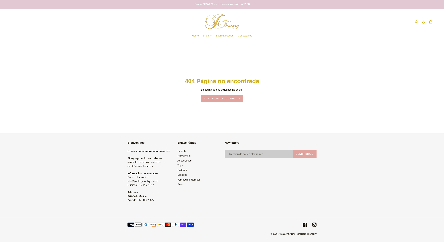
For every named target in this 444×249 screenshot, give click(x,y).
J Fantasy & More (287, 234)
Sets (180, 184)
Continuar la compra (219, 98)
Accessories (184, 160)
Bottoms (182, 170)
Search (181, 151)
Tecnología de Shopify (306, 234)
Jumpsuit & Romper (188, 179)
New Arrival (183, 155)
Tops (180, 165)
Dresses (182, 174)
